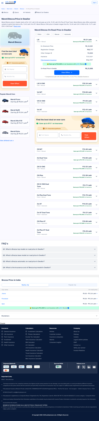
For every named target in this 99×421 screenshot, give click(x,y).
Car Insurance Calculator (33, 356)
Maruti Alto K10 (16, 121)
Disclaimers (5, 316)
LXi (38, 40)
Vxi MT (39, 92)
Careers (76, 337)
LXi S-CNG (41, 83)
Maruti (16, 8)
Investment (7, 339)
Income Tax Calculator (33, 337)
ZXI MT (39, 149)
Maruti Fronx (15, 99)
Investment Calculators (35, 331)
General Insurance (9, 331)
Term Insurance (9, 337)
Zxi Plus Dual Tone (44, 195)
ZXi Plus (40, 175)
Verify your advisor (79, 348)
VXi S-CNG (41, 101)
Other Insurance (9, 345)
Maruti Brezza (14, 42)
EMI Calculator (30, 342)
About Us (76, 331)
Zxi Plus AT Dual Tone (43, 231)
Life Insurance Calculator (33, 348)
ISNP (75, 342)
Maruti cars (9, 140)
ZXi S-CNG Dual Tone (43, 185)
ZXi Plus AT (41, 221)
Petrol (39, 34)
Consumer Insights (55, 342)
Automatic (67, 34)
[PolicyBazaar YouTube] (94, 366)
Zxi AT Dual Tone (43, 213)
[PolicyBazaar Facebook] (78, 366)
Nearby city (25, 285)
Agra (3, 304)
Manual (57, 34)
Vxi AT (39, 110)
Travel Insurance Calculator (34, 353)
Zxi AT (39, 204)
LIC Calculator (30, 345)
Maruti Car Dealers (43, 12)
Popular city (72, 285)
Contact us (77, 345)
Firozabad (5, 298)
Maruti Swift (15, 110)
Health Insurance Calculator (34, 350)
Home (3, 8)
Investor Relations (79, 350)
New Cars (9, 8)
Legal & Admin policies (81, 339)
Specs (17, 12)
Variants (27, 12)
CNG (48, 34)
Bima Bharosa (9, 379)
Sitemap (76, 334)
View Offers (65, 72)
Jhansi (4, 293)
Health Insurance (9, 342)
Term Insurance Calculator (34, 339)
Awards (52, 339)
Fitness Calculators (34, 334)
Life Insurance (8, 334)
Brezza (22, 8)
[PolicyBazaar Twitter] (84, 366)
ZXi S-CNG (41, 167)
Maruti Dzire (15, 131)
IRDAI (2, 379)
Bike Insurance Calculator (34, 358)
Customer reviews (55, 334)
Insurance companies (56, 337)
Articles (52, 331)
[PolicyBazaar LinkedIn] (89, 366)
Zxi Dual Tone (42, 158)
